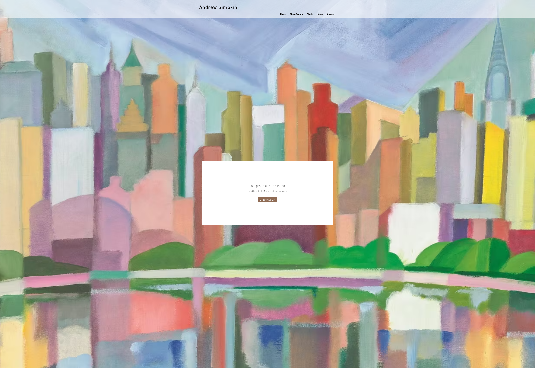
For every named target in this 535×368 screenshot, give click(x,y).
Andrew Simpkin (218, 8)
